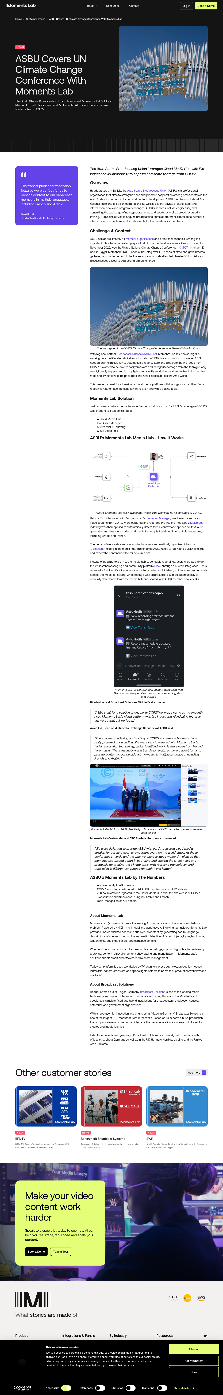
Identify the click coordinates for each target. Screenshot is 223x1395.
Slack (157, 566)
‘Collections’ (97, 548)
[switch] (100, 1388)
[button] (90, 5)
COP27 (183, 247)
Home (18, 19)
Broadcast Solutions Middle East (137, 353)
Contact (134, 5)
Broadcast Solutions (152, 991)
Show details (181, 1388)
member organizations (140, 238)
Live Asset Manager (158, 518)
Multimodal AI (198, 522)
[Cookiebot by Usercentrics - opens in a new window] (22, 1388)
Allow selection (194, 1360)
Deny (194, 1372)
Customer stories (35, 19)
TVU (102, 518)
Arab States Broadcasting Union (147, 190)
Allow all (194, 1349)
